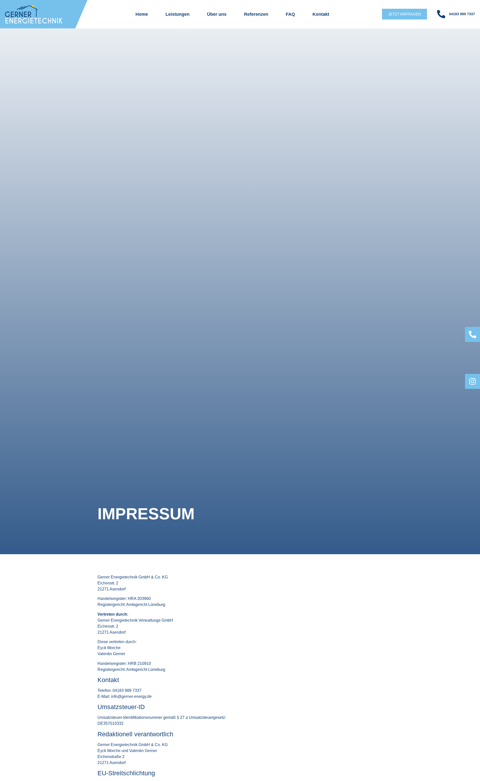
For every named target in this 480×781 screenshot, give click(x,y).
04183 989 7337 (462, 14)
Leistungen (178, 14)
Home (142, 14)
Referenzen (256, 14)
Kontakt (320, 14)
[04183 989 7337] (441, 14)
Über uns (216, 14)
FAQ (290, 14)
